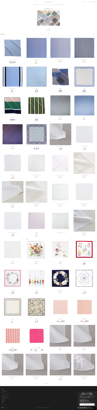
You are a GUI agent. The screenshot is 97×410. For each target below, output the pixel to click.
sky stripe (12, 146)
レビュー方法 (3, 395)
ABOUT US (62, 4)
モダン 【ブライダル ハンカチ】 (84, 376)
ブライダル (39, 4)
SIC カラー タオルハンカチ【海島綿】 (36, 347)
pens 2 (84, 88)
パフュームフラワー (84, 261)
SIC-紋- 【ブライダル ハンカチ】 (36, 376)
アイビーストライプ (37, 117)
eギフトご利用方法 (4, 391)
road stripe (60, 117)
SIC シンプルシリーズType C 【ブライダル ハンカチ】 (12, 376)
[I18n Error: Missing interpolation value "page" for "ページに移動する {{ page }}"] (51, 383)
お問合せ (3, 402)
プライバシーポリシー (5, 398)
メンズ (48, 28)
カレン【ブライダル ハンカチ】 (84, 146)
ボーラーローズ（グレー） (84, 232)
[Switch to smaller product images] (2, 34)
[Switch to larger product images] (1, 34)
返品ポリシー (3, 399)
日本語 (7, 407)
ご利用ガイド (57, 4)
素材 (54, 4)
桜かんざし (36, 232)
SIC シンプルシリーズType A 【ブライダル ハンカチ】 (60, 347)
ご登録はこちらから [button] (87, 404)
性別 (45, 4)
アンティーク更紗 (36, 146)
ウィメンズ (48, 30)
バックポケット (12, 117)
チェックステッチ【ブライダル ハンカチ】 (60, 146)
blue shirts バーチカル (12, 88)
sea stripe (84, 117)
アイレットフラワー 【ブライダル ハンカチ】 (60, 232)
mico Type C (12, 347)
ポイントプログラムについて (5, 394)
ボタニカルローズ (60, 261)
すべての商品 (35, 4)
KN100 (36, 88)
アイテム (52, 4)
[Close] (96, 392)
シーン (42, 4)
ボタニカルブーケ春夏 (36, 261)
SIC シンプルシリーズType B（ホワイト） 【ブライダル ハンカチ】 (84, 347)
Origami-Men (60, 88)
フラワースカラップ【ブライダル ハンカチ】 (12, 232)
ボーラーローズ (12, 261)
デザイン (48, 4)
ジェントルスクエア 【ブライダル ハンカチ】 (60, 376)
